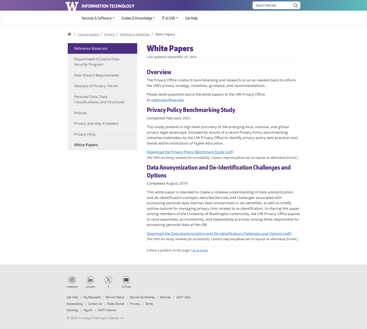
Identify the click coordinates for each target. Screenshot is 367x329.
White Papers (86, 144)
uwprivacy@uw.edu (167, 99)
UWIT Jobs (183, 297)
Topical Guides (88, 34)
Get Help (191, 18)
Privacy (109, 34)
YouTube (126, 286)
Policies (80, 112)
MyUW (88, 310)
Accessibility (75, 304)
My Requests (91, 297)
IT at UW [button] (168, 18)
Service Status (115, 297)
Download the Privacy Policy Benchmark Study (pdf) (190, 151)
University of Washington (72, 5)
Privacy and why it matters (96, 123)
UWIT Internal (107, 310)
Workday (72, 310)
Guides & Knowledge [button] (136, 18)
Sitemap (165, 297)
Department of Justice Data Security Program (97, 62)
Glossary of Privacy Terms (96, 85)
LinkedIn (90, 286)
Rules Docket (116, 304)
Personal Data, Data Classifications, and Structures (99, 99)
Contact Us (95, 304)
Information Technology (108, 6)
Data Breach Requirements (96, 75)
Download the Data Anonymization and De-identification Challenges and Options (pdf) (219, 233)
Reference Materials (135, 34)
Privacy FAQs (85, 134)
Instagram (72, 286)
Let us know (199, 250)
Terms (149, 304)
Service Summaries (142, 297)
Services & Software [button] (97, 18)
